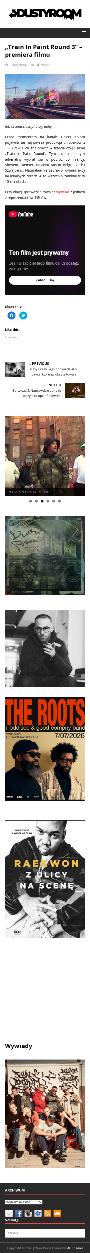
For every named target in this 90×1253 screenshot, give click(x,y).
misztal (45, 65)
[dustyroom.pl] (45, 24)
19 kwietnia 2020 (21, 65)
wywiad (62, 191)
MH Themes (74, 1248)
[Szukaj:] (45, 1233)
